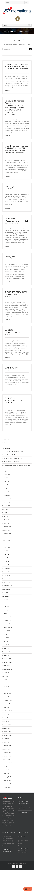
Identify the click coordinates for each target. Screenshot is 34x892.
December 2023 (7, 575)
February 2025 (7, 526)
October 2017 (6, 759)
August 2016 (6, 787)
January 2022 (6, 655)
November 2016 (7, 784)
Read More (7, 90)
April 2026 (6, 488)
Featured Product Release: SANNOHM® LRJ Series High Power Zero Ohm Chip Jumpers (15, 106)
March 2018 (6, 742)
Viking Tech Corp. (14, 256)
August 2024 (6, 547)
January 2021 (6, 697)
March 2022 (6, 648)
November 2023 (7, 578)
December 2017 (7, 752)
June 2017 (6, 770)
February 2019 (7, 725)
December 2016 (7, 780)
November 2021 (7, 662)
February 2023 (7, 610)
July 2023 (5, 592)
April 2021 (6, 686)
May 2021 (5, 683)
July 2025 (5, 509)
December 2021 (7, 658)
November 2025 (7, 499)
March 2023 (6, 606)
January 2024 (6, 572)
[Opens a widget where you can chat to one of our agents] (27, 889)
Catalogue (10, 186)
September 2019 (7, 711)
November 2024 (7, 537)
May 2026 (5, 485)
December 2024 (7, 533)
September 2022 (7, 627)
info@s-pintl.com (23, 848)
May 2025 (5, 516)
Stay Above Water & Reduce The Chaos (13, 458)
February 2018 (7, 745)
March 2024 (6, 565)
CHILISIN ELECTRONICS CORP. (13, 400)
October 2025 (6, 502)
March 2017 (6, 773)
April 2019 (6, 721)
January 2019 (6, 728)
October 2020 (6, 704)
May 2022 (5, 641)
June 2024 (6, 554)
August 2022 (6, 631)
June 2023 (6, 596)
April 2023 (6, 603)
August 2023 (6, 589)
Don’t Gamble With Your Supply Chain (13, 451)
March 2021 (6, 690)
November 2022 (7, 620)
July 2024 (5, 551)
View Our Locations (6, 850)
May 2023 (5, 599)
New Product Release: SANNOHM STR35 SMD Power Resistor (17, 66)
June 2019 (6, 714)
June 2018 (6, 738)
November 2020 (7, 700)
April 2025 (6, 519)
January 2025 (6, 530)
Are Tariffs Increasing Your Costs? (11, 455)
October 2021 (6, 665)
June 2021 (6, 679)
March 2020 (6, 707)
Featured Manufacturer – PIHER (17, 219)
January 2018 (6, 749)
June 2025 (6, 512)
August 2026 (6, 474)
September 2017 (7, 763)
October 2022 (6, 624)
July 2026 (5, 478)
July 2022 (5, 634)
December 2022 (7, 617)
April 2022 (6, 645)
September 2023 (7, 585)
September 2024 (7, 544)
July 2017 (5, 766)
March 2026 (6, 492)
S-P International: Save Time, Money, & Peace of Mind (16, 465)
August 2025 (6, 505)
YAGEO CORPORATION (14, 331)
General (16, 71)
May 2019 (5, 718)
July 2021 (5, 676)
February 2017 (7, 777)
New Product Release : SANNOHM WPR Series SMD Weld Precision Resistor (17, 149)
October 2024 (6, 540)
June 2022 (6, 638)
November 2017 (7, 756)
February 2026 (7, 495)
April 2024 (6, 561)
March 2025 (6, 523)
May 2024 (5, 558)
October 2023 (6, 582)
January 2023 (6, 613)
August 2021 (6, 672)
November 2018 (7, 735)
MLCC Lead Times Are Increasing (11, 461)
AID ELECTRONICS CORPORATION (16, 293)
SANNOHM (11, 368)
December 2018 (7, 731)
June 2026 (6, 481)
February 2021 (7, 693)
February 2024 (7, 568)
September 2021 (7, 669)
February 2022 (7, 651)
